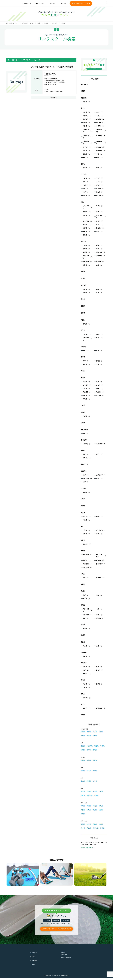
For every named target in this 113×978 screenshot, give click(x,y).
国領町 (100, 684)
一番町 (86, 245)
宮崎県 (89, 828)
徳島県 (89, 810)
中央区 (83, 108)
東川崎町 (100, 147)
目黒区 (83, 574)
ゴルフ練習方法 (26, 3)
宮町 (86, 361)
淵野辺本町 (101, 150)
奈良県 (83, 795)
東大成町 (87, 224)
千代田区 (84, 241)
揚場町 (100, 388)
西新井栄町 (101, 708)
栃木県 (89, 750)
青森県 (89, 731)
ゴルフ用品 (52, 3)
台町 (86, 181)
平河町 (100, 248)
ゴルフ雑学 (63, 3)
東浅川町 (100, 188)
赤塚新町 (87, 457)
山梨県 (89, 760)
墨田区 (83, 306)
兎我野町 (87, 211)
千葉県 (102, 746)
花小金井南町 (88, 339)
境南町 (100, 478)
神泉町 (86, 520)
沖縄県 (102, 828)
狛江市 (83, 540)
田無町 (100, 670)
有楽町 (86, 252)
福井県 (95, 781)
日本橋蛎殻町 (101, 142)
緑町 (99, 350)
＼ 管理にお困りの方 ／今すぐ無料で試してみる (57, 929)
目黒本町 (100, 577)
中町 (86, 475)
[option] (23, 874)
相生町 (100, 454)
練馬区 (83, 605)
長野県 (95, 760)
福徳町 (86, 231)
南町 (86, 454)
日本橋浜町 (101, 135)
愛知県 (95, 770)
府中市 (83, 357)
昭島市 (83, 412)
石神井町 (100, 618)
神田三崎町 (101, 252)
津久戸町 (100, 395)
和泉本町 (87, 544)
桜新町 (86, 101)
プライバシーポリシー (66, 957)
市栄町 (86, 628)
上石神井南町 (88, 610)
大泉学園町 (88, 614)
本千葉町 (87, 147)
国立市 (83, 299)
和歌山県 (90, 795)
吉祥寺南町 (101, 475)
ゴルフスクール (40, 3)
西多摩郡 (84, 652)
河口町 (86, 533)
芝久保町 (87, 673)
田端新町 (100, 228)
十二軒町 (100, 122)
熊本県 (101, 824)
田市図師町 (88, 564)
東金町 (86, 646)
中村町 (100, 206)
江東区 (83, 498)
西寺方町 (100, 195)
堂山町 (86, 215)
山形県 (89, 735)
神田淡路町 (101, 255)
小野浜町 (100, 126)
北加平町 (87, 708)
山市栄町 (87, 444)
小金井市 (84, 346)
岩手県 (95, 731)
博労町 (86, 126)
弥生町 (86, 168)
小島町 (86, 687)
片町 (99, 364)
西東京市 (84, 663)
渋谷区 (83, 512)
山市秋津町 (101, 444)
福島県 (95, 735)
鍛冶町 (86, 265)
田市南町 (87, 560)
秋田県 (83, 735)
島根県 (89, 806)
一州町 (86, 530)
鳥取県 (83, 806)
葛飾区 (83, 642)
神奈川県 (90, 746)
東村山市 (84, 440)
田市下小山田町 (101, 556)
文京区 (83, 371)
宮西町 (100, 361)
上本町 (100, 112)
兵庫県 (101, 791)
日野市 (83, 405)
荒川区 (83, 635)
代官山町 (87, 516)
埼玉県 (96, 746)
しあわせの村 (88, 207)
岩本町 (86, 248)
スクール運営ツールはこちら (80, 3)
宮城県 (101, 731)
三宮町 (86, 112)
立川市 (83, 591)
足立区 (83, 704)
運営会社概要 (64, 954)
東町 (86, 192)
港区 (82, 526)
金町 (99, 646)
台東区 (83, 271)
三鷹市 (83, 91)
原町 (99, 381)
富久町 (100, 385)
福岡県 (83, 824)
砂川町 (86, 598)
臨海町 (86, 492)
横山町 (100, 192)
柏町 (99, 595)
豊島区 (83, 694)
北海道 (83, 731)
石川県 (89, 781)
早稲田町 (87, 392)
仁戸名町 (87, 119)
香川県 (95, 810)
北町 (99, 609)
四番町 (100, 245)
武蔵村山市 (84, 464)
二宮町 (100, 115)
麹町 (99, 265)
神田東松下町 (88, 257)
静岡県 (83, 770)
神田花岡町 (88, 261)
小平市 (83, 330)
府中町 (86, 364)
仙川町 (86, 684)
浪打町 (86, 228)
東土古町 (100, 530)
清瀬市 (83, 505)
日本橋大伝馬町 (101, 131)
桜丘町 (100, 516)
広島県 (101, 806)
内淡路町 (100, 119)
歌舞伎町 (100, 392)
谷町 (99, 154)
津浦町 (100, 224)
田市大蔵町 (101, 564)
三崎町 (86, 178)
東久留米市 (84, 429)
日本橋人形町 (88, 131)
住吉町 (86, 381)
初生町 (100, 211)
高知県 (83, 814)
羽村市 (83, 624)
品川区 (83, 278)
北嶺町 (86, 324)
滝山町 (86, 195)
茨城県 (83, 750)
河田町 (86, 395)
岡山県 (95, 806)
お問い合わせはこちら (88, 847)
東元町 (86, 292)
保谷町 (86, 666)
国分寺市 (84, 285)
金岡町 (100, 231)
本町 (99, 168)
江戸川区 (84, 488)
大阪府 (95, 791)
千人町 (100, 178)
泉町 (99, 292)
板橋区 (83, 450)
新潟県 (83, 760)
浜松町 (100, 533)
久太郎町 (87, 115)
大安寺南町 (88, 221)
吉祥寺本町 (88, 478)
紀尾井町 (100, 261)
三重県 (96, 795)
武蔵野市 (84, 471)
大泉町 (100, 614)
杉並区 (83, 422)
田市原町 (100, 560)
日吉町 (86, 289)
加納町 (86, 122)
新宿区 (83, 377)
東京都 (83, 746)
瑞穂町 (86, 656)
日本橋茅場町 (88, 142)
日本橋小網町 (88, 136)
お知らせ (63, 952)
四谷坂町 (87, 385)
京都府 (89, 791)
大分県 (83, 828)
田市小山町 (88, 567)
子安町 (100, 181)
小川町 (100, 334)
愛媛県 (101, 810)
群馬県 (95, 750)
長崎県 (95, 824)
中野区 (83, 164)
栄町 (86, 618)
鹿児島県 (96, 828)
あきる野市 (84, 84)
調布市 (83, 680)
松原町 (86, 416)
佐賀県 (89, 824)
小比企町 (87, 185)
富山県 (83, 781)
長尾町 (86, 235)
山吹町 (86, 388)
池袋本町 (87, 698)
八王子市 (84, 174)
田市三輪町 (88, 554)
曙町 (86, 595)
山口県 (83, 810)
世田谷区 (84, 98)
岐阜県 (89, 770)
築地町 (86, 399)
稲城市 (83, 584)
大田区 (83, 320)
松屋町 (86, 150)
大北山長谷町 (101, 216)
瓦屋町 (86, 154)
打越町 (100, 185)
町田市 (83, 550)
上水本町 (87, 334)
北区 (82, 202)
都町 (86, 157)
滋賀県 (83, 791)
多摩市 (83, 313)
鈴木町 (100, 337)
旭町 (86, 188)
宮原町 (100, 221)
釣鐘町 (100, 157)
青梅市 (83, 714)
